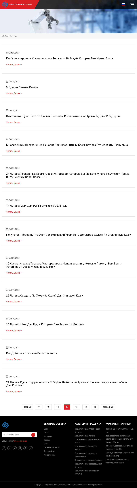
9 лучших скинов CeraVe (22, 87)
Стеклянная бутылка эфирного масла (88, 441)
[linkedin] (9, 448)
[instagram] (25, 448)
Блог (46, 444)
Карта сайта (49, 451)
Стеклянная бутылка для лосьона (86, 448)
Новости (47, 440)
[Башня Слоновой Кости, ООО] (15, 425)
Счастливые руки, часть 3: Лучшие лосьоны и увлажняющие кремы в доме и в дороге (63, 116)
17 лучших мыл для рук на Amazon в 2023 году (36, 205)
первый (27, 407)
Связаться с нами (51, 447)
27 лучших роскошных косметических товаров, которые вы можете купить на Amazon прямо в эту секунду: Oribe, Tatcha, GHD (67, 175)
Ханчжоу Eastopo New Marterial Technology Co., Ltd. (119, 447)
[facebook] (4, 448)
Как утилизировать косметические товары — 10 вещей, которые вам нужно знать (59, 58)
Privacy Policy (49, 455)
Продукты (48, 436)
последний (108, 407)
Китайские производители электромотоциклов (117, 461)
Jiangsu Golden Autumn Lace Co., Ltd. (120, 430)
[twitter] (15, 448)
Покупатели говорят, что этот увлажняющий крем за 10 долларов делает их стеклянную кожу (68, 234)
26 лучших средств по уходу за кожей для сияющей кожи (44, 295)
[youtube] (20, 448)
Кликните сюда (20, 441)
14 (86, 407)
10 (48, 407)
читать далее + (14, 64)
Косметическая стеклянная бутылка (87, 472)
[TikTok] (31, 448)
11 (57, 407)
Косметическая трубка (85, 436)
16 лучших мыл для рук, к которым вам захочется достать (45, 324)
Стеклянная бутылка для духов (88, 460)
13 (76, 407)
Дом (7, 36)
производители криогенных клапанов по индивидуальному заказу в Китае (119, 439)
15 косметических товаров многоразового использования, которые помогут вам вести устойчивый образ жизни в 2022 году (63, 265)
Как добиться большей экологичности (31, 353)
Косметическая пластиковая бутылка (87, 430)
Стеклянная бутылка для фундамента (86, 455)
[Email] (33, 435)
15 (95, 407)
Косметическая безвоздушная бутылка (88, 465)
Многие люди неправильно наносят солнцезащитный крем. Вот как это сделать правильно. (67, 145)
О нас (46, 433)
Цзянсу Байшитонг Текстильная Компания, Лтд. (120, 454)
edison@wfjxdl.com (95, 485)
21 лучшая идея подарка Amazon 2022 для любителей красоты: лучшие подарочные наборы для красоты (66, 384)
